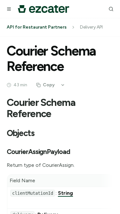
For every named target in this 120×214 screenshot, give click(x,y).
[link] (65, 193)
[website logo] (43, 9)
